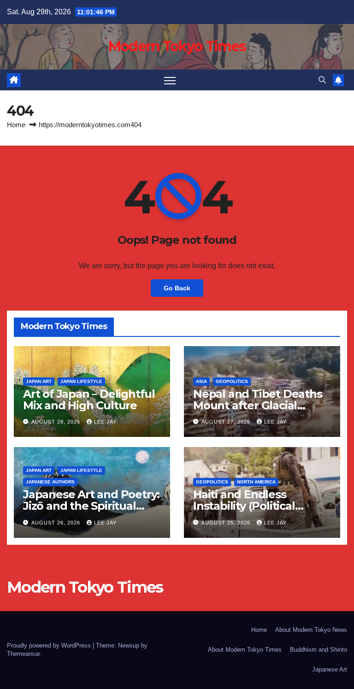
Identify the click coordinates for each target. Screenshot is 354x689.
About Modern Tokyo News (311, 629)
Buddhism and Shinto (318, 649)
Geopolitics (232, 381)
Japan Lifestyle (81, 381)
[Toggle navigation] (170, 80)
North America (256, 481)
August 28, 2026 (56, 421)
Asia (201, 381)
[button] (322, 80)
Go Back (177, 288)
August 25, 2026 (226, 522)
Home (16, 125)
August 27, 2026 (226, 421)
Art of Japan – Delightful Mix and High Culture (89, 399)
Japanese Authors (50, 481)
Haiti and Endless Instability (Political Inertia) (244, 506)
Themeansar (23, 653)
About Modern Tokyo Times (245, 649)
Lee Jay (105, 421)
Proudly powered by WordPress (50, 645)
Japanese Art (329, 669)
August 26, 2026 (56, 522)
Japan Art (39, 381)
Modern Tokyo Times (177, 46)
